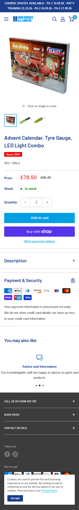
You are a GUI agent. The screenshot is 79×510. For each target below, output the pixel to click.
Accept (15, 498)
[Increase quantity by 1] (47, 202)
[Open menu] (6, 19)
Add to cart (39, 218)
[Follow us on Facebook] (7, 454)
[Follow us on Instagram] (15, 454)
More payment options (39, 241)
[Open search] (54, 19)
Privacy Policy (49, 490)
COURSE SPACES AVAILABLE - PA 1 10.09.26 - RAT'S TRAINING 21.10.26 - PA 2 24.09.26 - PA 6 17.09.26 (39, 6)
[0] (71, 19)
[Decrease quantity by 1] (25, 202)
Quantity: (11, 202)
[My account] (63, 19)
